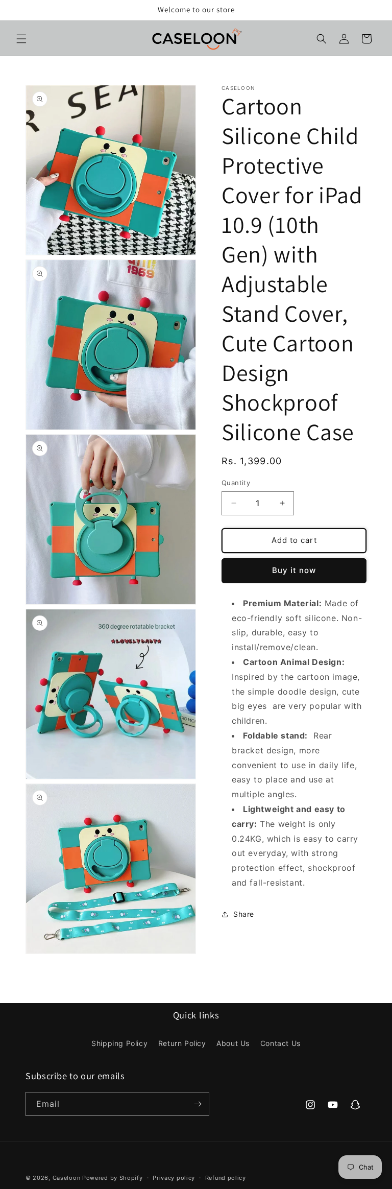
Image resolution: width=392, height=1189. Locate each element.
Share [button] (243, 914)
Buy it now (294, 570)
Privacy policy (174, 1177)
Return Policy (182, 1043)
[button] (21, 39)
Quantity (236, 483)
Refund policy (225, 1177)
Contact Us (280, 1043)
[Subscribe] (197, 1104)
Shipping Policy (119, 1043)
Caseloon (67, 1177)
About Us (233, 1043)
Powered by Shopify (112, 1177)
